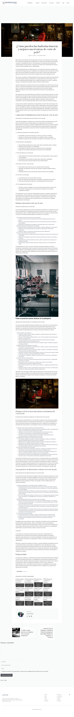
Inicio (2, 680)
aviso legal (59, 696)
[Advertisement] (37, 14)
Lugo (46, 696)
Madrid (37, 2)
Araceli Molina (42, 55)
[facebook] (70, 694)
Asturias (51, 2)
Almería (58, 2)
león (46, 697)
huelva (58, 699)
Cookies (59, 697)
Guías (68, 2)
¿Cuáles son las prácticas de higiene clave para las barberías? (27, 633)
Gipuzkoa (59, 700)
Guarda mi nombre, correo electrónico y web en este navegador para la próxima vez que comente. (25, 671)
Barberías (30, 2)
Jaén (63, 2)
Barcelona (44, 2)
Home (46, 694)
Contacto (59, 694)
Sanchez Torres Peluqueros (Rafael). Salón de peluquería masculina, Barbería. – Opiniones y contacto (46, 633)
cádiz (46, 699)
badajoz (46, 700)
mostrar (24, 571)
